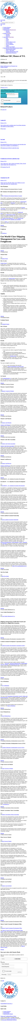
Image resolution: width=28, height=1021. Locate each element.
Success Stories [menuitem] (9, 43)
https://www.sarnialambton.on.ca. (19, 566)
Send (2, 103)
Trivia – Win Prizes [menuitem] (10, 50)
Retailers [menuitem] (8, 34)
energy (20, 542)
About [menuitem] (7, 39)
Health (6, 664)
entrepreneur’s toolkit (10, 214)
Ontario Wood (4, 263)
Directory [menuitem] (8, 32)
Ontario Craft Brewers (5, 465)
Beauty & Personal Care (6, 66)
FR (1, 21)
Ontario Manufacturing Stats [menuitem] (12, 51)
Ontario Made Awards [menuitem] (10, 41)
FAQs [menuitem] (7, 40)
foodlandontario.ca (7, 378)
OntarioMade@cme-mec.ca (6, 1003)
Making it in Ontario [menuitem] (10, 46)
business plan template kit (7, 218)
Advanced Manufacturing (15, 663)
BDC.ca (7, 221)
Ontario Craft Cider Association (7, 446)
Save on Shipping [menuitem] (10, 44)
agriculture (4, 543)
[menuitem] (7, 27)
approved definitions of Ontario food (16, 366)
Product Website (4, 67)
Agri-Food (7, 663)
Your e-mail (3, 93)
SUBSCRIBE (17, 958)
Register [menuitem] (8, 31)
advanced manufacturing (6, 542)
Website (2, 225)
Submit (9, 974)
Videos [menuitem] (7, 45)
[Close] (1, 961)
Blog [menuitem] (7, 38)
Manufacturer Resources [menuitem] (11, 52)
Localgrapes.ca (6, 804)
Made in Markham (11, 705)
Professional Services (14, 664)
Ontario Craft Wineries (5, 425)
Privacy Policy (13, 1016)
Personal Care (14, 66)
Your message (4, 97)
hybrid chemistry (15, 542)
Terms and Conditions (5, 1016)
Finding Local (13, 356)
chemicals (25, 542)
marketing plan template (15, 219)
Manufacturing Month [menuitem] (10, 49)
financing (13, 202)
